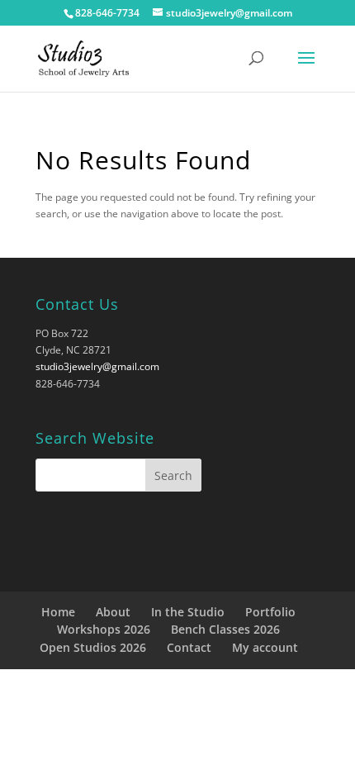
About (113, 612)
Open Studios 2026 (93, 647)
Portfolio (270, 612)
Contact (189, 647)
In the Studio (188, 612)
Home (58, 612)
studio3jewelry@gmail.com (97, 366)
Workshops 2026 (103, 629)
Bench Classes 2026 (225, 629)
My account (265, 647)
